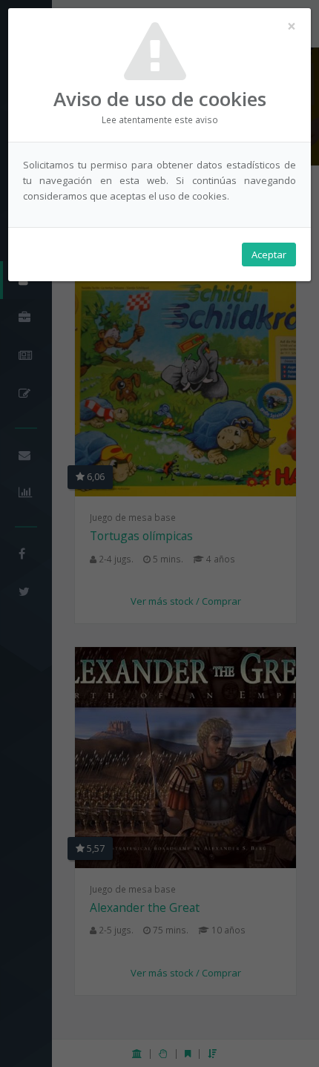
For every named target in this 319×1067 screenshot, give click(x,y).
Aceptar (268, 254)
